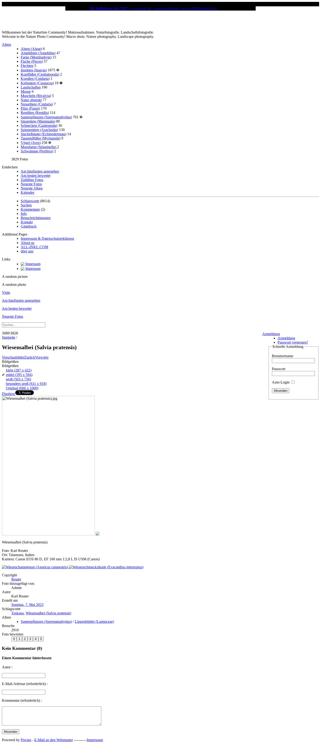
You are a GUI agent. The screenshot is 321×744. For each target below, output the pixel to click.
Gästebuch (28, 226)
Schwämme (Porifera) (37, 151)
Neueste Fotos (31, 184)
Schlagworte (30, 201)
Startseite (8, 337)
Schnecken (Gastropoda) (39, 126)
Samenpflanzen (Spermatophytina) (46, 117)
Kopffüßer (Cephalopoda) (40, 74)
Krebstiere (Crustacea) (37, 83)
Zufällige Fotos (32, 180)
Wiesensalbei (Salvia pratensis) (48, 613)
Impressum (95, 740)
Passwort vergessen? (293, 342)
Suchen (26, 205)
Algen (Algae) (31, 49)
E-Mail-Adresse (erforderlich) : (25, 684)
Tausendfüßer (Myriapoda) (40, 138)
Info (24, 214)
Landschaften (31, 87)
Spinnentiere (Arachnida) (39, 130)
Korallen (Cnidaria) (35, 79)
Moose (26, 91)
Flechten (27, 66)
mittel (19, 375)
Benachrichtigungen (36, 218)
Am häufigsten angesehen (40, 171)
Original (22, 388)
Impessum (32, 264)
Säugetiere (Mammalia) (38, 121)
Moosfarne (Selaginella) (39, 147)
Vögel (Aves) (31, 143)
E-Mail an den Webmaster (53, 740)
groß (18, 379)
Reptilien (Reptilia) (35, 113)
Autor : (7, 667)
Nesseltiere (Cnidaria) (37, 104)
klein (18, 370)
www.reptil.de (140, 8)
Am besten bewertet (35, 176)
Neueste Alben (32, 188)
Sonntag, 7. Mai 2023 (27, 605)
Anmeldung (271, 334)
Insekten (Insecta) (34, 70)
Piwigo (26, 740)
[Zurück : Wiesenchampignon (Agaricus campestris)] (35, 567)
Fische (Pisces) (32, 61)
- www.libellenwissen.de (198, 8)
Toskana (17, 613)
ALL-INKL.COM (34, 247)
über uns (27, 251)
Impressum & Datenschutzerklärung (47, 238)
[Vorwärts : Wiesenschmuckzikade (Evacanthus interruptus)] (106, 567)
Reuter (16, 579)
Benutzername (282, 356)
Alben (6, 44)
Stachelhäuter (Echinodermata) (43, 134)
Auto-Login (281, 382)
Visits (6, 292)
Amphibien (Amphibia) (38, 53)
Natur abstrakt (31, 100)
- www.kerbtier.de (165, 8)
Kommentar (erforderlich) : (22, 700)
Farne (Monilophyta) (36, 57)
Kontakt (27, 222)
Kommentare (30, 209)
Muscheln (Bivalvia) (36, 96)
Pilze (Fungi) (30, 108)
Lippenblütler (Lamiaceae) (94, 622)
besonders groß (26, 384)
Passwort (278, 369)
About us (27, 243)
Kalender (27, 192)
